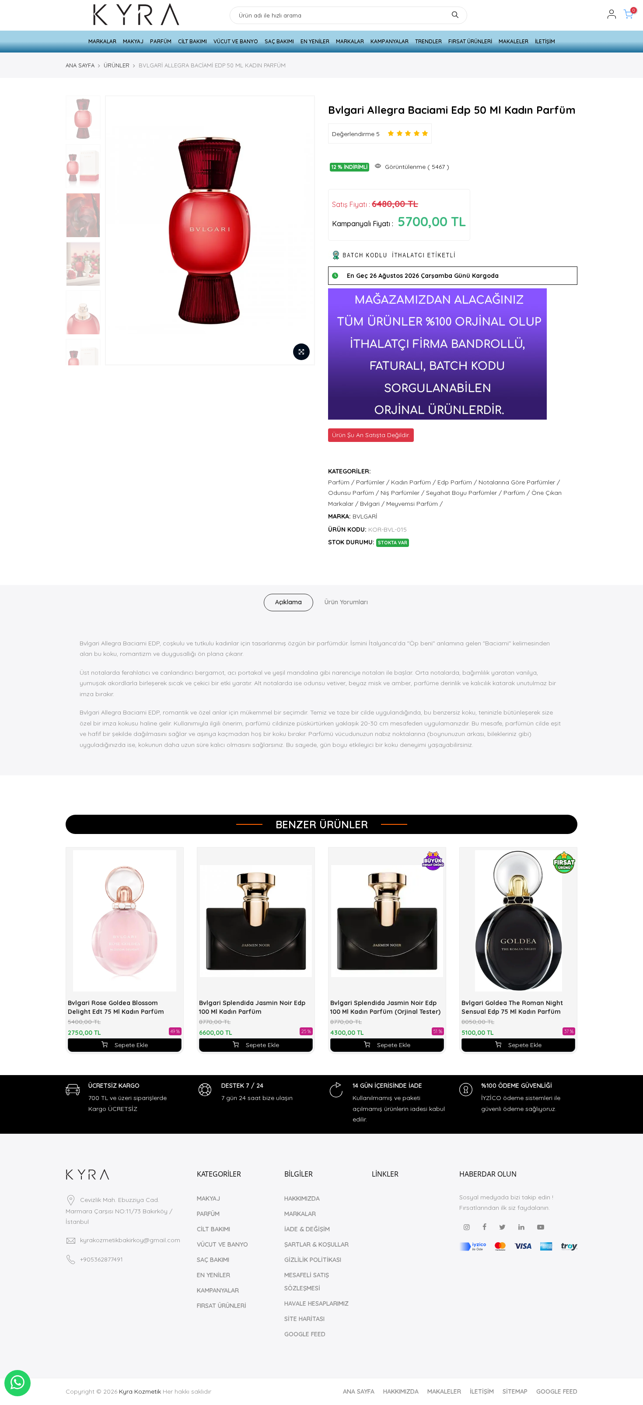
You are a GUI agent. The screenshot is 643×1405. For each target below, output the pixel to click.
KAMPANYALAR (389, 41)
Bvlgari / (372, 504)
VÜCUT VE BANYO (235, 41)
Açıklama (288, 602)
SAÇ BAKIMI (279, 41)
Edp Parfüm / (457, 482)
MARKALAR (102, 41)
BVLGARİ (365, 516)
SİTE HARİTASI (304, 1319)
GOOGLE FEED (304, 1334)
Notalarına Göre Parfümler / (519, 482)
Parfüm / (341, 482)
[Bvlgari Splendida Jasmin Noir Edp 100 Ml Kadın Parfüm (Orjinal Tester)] (387, 920)
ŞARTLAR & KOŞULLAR (316, 1244)
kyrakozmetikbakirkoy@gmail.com (130, 1240)
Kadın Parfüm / (413, 482)
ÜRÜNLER (116, 65)
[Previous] (120, 230)
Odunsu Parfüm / (353, 493)
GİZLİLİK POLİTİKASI (312, 1260)
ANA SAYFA (80, 65)
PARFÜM (160, 41)
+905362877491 (101, 1259)
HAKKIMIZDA (302, 1198)
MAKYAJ (133, 41)
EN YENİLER (315, 41)
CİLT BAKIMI (192, 41)
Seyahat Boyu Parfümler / (464, 493)
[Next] (300, 230)
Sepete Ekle (131, 1045)
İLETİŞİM (545, 41)
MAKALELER (513, 41)
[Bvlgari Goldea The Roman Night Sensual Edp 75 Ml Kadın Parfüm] (518, 920)
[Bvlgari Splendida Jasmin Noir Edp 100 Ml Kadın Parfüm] (256, 920)
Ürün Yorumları (346, 602)
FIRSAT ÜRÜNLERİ (470, 41)
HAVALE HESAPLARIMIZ (316, 1303)
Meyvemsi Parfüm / (414, 504)
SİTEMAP (515, 1391)
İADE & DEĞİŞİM (307, 1229)
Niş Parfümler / (402, 493)
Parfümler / (372, 482)
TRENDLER (428, 41)
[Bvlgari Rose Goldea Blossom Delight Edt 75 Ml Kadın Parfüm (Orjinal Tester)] (125, 920)
